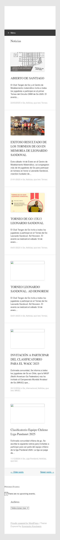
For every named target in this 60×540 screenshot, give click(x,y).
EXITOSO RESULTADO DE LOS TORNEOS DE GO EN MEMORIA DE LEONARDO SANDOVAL (29, 148)
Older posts (17, 471)
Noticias (29, 102)
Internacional (31, 388)
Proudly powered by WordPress (25, 523)
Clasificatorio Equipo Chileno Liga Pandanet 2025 (29, 432)
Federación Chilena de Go (26, 19)
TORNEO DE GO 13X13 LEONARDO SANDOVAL (27, 221)
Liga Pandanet (32, 458)
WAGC (17, 390)
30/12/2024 (15, 388)
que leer (37, 102)
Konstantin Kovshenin (31, 526)
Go (24, 102)
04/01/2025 (15, 247)
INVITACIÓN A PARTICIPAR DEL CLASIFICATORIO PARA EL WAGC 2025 (30, 359)
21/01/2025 (15, 179)
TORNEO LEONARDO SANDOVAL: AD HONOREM (29, 289)
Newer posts (47, 471)
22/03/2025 (15, 102)
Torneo (44, 102)
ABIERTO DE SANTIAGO (27, 78)
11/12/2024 (15, 458)
